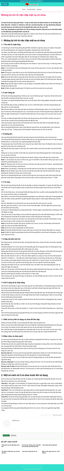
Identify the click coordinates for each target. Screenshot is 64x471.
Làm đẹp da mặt (31, 9)
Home (23, 9)
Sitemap (40, 466)
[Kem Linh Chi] (32, 4)
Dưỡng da (39, 9)
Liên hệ (34, 466)
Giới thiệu (28, 466)
